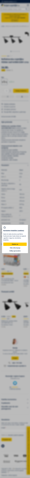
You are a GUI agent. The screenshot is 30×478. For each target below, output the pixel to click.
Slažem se (15, 244)
